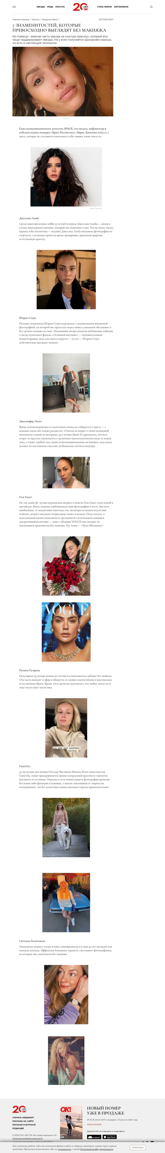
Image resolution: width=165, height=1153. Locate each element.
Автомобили (121, 7)
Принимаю (138, 1147)
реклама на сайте (23, 1121)
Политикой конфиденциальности (96, 1149)
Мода (50, 7)
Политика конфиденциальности (27, 1138)
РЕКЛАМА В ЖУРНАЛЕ (24, 1125)
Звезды (41, 7)
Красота (60, 7)
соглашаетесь (64, 1149)
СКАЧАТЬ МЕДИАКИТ (23, 1118)
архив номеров (94, 1124)
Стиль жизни (104, 7)
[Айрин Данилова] (66, 176)
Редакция (18, 1128)
